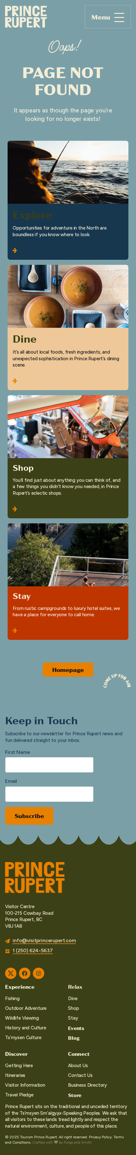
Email (11, 781)
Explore (32, 214)
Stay (21, 595)
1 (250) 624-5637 (33, 950)
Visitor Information (25, 1085)
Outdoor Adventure (25, 1008)
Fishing (12, 998)
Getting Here (19, 1065)
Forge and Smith (78, 1142)
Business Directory (87, 1085)
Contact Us (80, 1075)
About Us (78, 1065)
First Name (17, 752)
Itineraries (15, 1075)
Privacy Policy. (101, 1137)
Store (74, 1095)
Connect (79, 1053)
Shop (23, 467)
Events (76, 1028)
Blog (73, 1037)
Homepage (68, 670)
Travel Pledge (19, 1095)
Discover (16, 1053)
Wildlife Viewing (22, 1018)
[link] (68, 200)
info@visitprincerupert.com (44, 940)
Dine (24, 338)
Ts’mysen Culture (23, 1037)
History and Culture (25, 1028)
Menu (100, 17)
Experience (19, 986)
